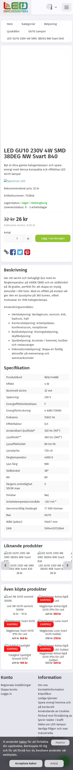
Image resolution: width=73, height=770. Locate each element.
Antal (7, 232)
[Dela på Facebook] (13, 252)
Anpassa (60, 742)
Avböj (54, 763)
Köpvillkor (44, 694)
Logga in (6, 694)
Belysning (50, 24)
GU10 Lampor (37, 31)
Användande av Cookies (53, 711)
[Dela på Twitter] (20, 252)
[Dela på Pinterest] (27, 252)
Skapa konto (9, 689)
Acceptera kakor (26, 763)
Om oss (43, 685)
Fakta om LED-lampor (52, 724)
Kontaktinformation (51, 689)
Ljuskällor (13, 31)
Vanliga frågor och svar (53, 728)
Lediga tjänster (47, 698)
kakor (23, 741)
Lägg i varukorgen (53, 238)
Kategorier (28, 24)
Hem (10, 24)
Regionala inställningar (16, 685)
